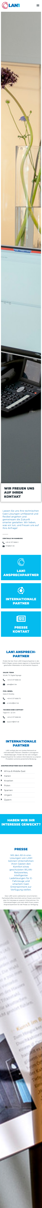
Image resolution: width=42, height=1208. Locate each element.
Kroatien (8, 780)
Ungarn (8, 795)
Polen (7, 785)
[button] (38, 5)
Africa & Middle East (14, 771)
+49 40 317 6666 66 (14, 717)
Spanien (8, 790)
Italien (7, 776)
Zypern (8, 799)
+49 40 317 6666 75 (14, 698)
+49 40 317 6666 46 (14, 680)
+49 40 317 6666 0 (11, 542)
